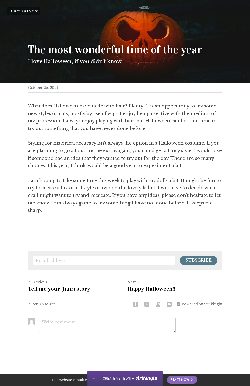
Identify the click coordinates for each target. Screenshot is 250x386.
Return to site (26, 11)
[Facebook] (135, 304)
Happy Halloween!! (151, 288)
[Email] (169, 304)
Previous (39, 282)
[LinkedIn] (158, 304)
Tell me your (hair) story (59, 288)
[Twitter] (146, 304)
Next (131, 282)
